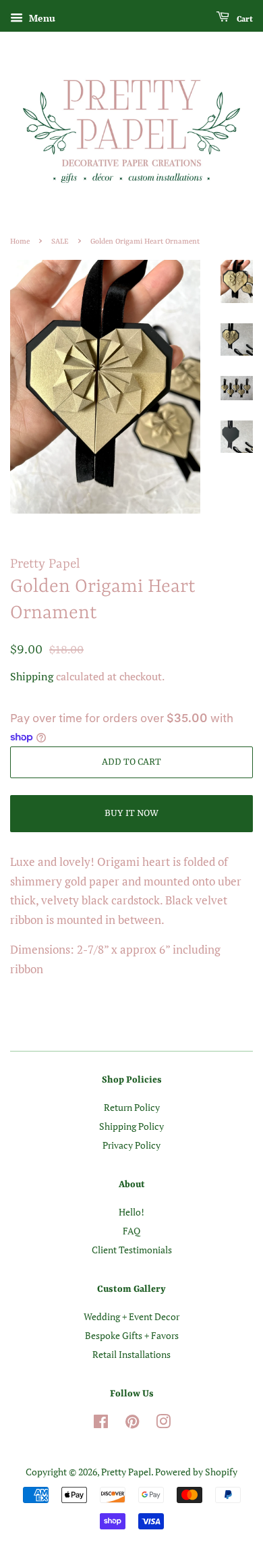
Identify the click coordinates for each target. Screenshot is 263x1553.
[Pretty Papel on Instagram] (163, 1423)
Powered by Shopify (196, 1471)
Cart (244, 19)
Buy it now (131, 813)
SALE (60, 242)
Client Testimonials (132, 1249)
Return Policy (132, 1107)
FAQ (131, 1230)
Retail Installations (131, 1354)
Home (20, 242)
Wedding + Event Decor (131, 1316)
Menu (40, 17)
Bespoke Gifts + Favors (132, 1335)
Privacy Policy (131, 1145)
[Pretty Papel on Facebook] (101, 1423)
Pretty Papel (126, 1471)
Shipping (31, 676)
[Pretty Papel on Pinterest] (132, 1423)
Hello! (131, 1211)
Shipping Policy (131, 1126)
